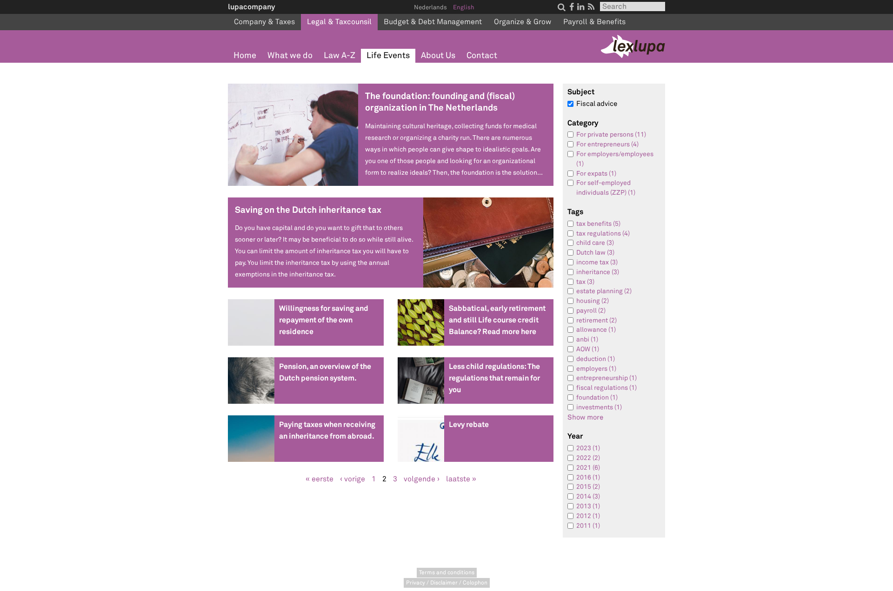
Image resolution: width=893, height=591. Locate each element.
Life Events (388, 55)
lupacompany (251, 7)
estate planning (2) (604, 291)
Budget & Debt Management (433, 21)
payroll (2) (591, 311)
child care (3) (595, 243)
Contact (481, 55)
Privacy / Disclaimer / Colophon (446, 582)
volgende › (422, 479)
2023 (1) (588, 448)
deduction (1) (595, 359)
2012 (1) (588, 516)
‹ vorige (352, 479)
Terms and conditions (446, 572)
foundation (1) (597, 397)
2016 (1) (588, 477)
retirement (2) (596, 320)
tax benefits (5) (598, 224)
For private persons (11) (611, 134)
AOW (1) (587, 349)
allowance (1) (596, 330)
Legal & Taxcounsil (339, 21)
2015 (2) (588, 487)
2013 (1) (588, 506)
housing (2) (592, 301)
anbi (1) (587, 339)
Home (244, 55)
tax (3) (585, 282)
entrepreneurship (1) (606, 378)
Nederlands (430, 7)
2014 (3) (588, 496)
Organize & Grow (522, 21)
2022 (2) (588, 458)
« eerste (319, 479)
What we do (290, 55)
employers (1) (596, 369)
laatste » (461, 479)
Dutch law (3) (595, 252)
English (463, 7)
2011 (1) (588, 526)
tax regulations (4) (603, 233)
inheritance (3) (597, 272)
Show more (585, 417)
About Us (438, 55)
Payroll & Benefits (594, 21)
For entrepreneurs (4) (607, 144)
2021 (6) (588, 468)
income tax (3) (597, 262)
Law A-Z (339, 55)
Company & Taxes (264, 21)
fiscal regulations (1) (606, 388)
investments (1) (599, 407)
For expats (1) (596, 173)
